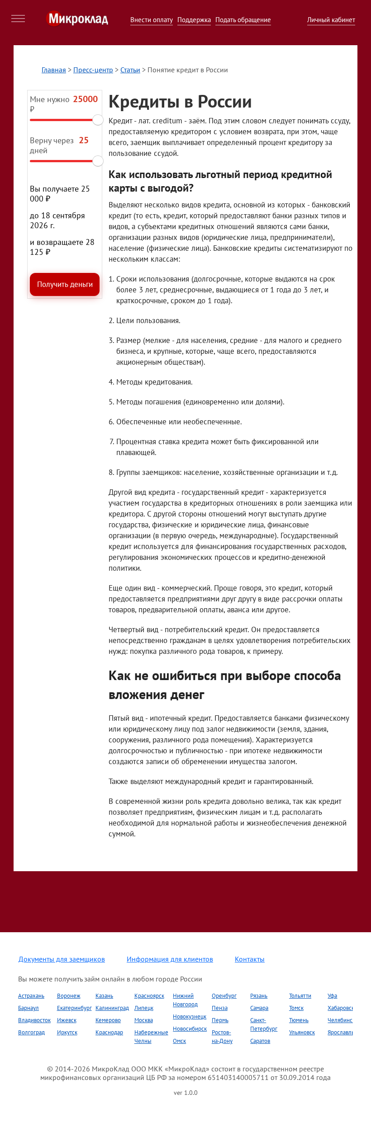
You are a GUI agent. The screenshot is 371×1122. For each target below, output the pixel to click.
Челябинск (341, 1020)
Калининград (112, 1008)
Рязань (258, 996)
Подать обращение (243, 19)
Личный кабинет (331, 19)
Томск (296, 1008)
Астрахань (31, 996)
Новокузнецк (189, 1016)
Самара (259, 1008)
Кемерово (108, 1020)
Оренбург (224, 996)
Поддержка (194, 19)
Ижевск (66, 1020)
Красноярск (149, 996)
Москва (143, 1020)
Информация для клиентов (170, 958)
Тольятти (300, 996)
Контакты (250, 958)
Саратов (260, 1041)
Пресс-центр (93, 69)
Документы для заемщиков (62, 958)
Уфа (332, 996)
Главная (54, 69)
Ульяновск (302, 1032)
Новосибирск (190, 1029)
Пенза (220, 1008)
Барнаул (28, 1008)
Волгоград (31, 1032)
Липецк (143, 1008)
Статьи (130, 69)
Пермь (220, 1020)
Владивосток (34, 1020)
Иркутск (67, 1032)
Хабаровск (341, 1008)
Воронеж (69, 996)
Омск (179, 1041)
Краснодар (109, 1032)
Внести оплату (151, 19)
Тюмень (299, 1020)
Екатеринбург (74, 1008)
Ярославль (341, 1032)
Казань (104, 996)
